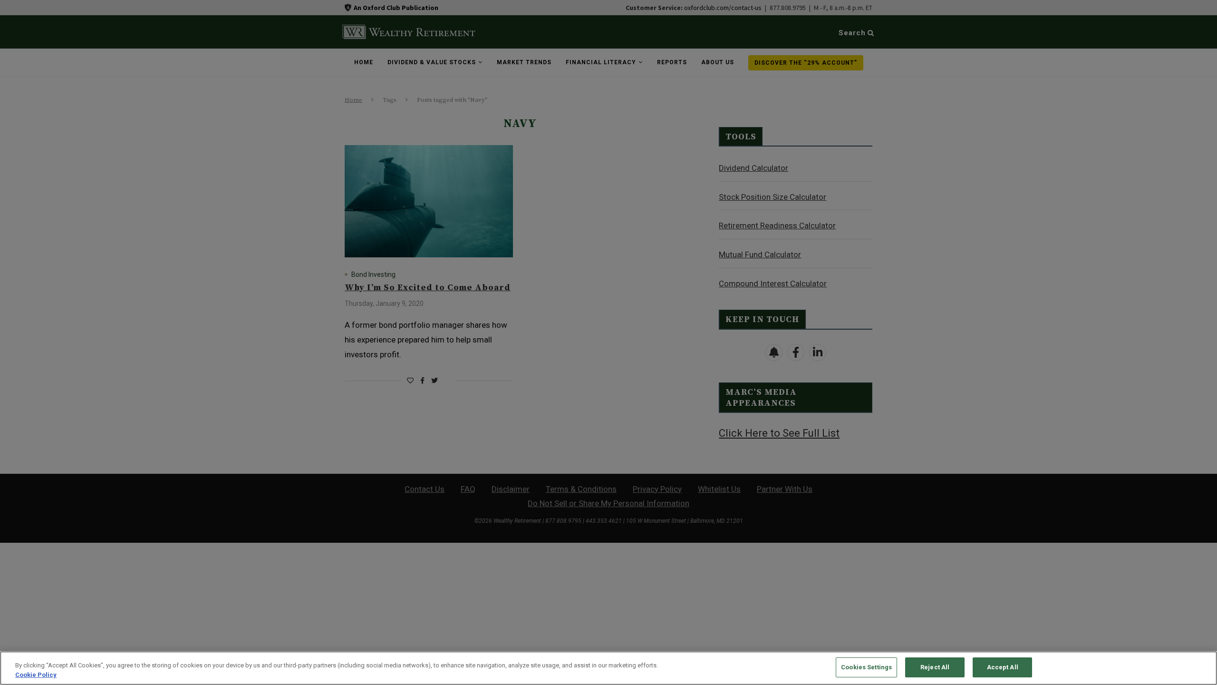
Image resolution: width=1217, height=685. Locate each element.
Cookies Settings (866, 667)
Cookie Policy (36, 674)
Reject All (934, 667)
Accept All (1002, 667)
